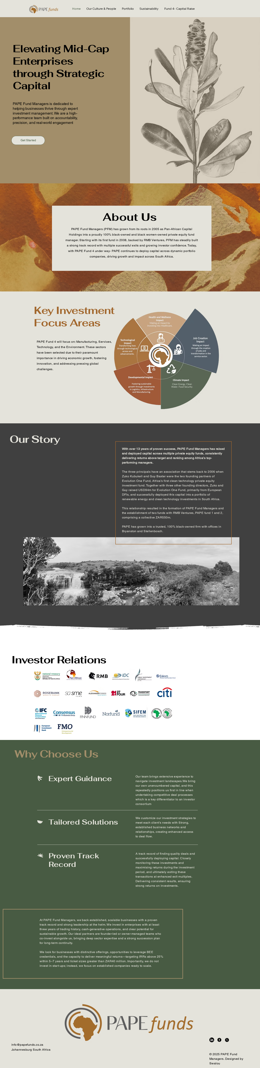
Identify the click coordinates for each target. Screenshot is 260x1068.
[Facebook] (219, 1040)
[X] (227, 1040)
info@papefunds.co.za (27, 1044)
